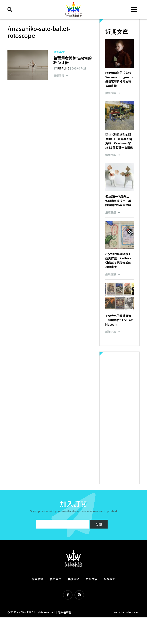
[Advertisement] (119, 418)
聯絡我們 (109, 579)
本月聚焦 (91, 579)
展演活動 (73, 579)
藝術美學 (55, 579)
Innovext (134, 612)
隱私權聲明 (64, 612)
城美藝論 (37, 579)
